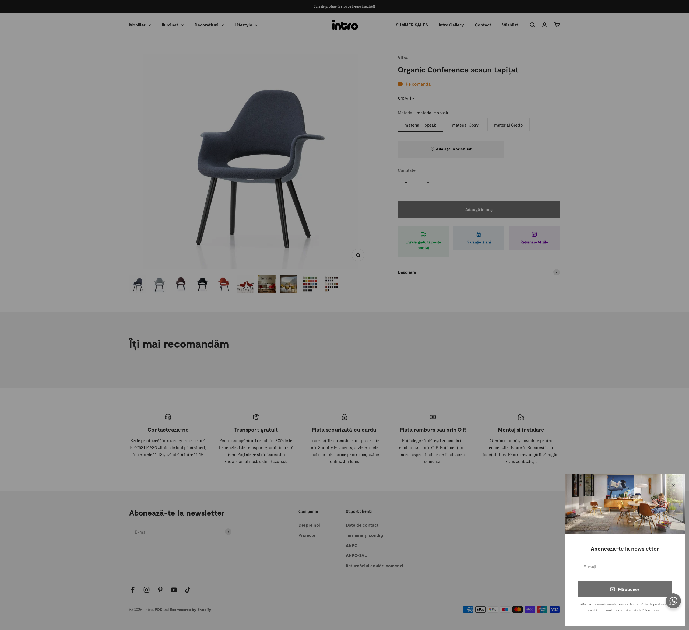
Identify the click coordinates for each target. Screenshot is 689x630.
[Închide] (673, 485)
